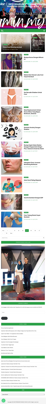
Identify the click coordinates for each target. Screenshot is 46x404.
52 (18, 230)
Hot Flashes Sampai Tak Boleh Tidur (12, 363)
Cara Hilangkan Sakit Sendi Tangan (8, 339)
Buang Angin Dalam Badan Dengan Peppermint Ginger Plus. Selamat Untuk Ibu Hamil (34, 147)
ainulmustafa (6, 49)
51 (14, 230)
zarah (2, 363)
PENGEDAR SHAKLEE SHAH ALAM (23, 6)
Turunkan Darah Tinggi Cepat (7, 344)
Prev (3, 230)
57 (39, 230)
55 (31, 230)
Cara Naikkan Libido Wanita (7, 347)
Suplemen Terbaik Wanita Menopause (13, 369)
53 (22, 230)
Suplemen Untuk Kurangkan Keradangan (10, 342)
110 (6, 233)
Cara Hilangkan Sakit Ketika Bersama (9, 336)
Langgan (4, 318)
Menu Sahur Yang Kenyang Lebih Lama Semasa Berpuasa (20, 386)
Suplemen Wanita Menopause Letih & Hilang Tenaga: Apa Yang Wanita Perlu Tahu (18, 330)
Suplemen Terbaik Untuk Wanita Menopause (10, 366)
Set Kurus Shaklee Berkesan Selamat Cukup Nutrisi (17, 383)
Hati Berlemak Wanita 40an (7, 353)
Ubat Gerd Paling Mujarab (32, 180)
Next (11, 233)
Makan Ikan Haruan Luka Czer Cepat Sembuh (33, 76)
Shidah (2, 369)
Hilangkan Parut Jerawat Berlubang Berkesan (32, 163)
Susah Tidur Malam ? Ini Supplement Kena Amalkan (37, 43)
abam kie (3, 361)
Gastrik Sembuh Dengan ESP (33, 198)
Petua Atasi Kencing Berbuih (12, 47)
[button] (3, 400)
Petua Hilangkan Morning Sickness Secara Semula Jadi (18, 361)
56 (35, 230)
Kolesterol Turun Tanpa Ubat (7, 350)
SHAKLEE (5, 44)
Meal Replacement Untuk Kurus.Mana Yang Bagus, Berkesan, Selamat (32, 111)
